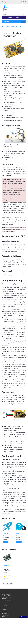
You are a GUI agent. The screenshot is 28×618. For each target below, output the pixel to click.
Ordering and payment (8, 597)
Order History (5, 615)
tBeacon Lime (6, 566)
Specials (4, 609)
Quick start (6, 533)
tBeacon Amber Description (13, 26)
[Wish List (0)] (23, 1)
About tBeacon (6, 594)
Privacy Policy (6, 600)
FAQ (17, 533)
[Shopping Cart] (25, 1)
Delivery (4, 598)
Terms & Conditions (7, 595)
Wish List (4, 616)
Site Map (4, 605)
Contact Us (5, 604)
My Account (5, 613)
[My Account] (21, 1)
